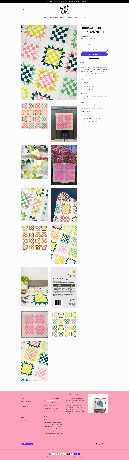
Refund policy (57, 456)
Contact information (89, 456)
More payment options (94, 57)
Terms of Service (25, 422)
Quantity (83, 41)
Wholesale (24, 412)
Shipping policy (80, 456)
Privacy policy (64, 456)
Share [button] (83, 62)
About (22, 398)
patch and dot (41, 456)
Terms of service (72, 456)
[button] (23, 9)
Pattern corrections (26, 401)
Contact (23, 417)
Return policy (24, 406)
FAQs (22, 409)
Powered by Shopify (48, 456)
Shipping (83, 38)
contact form (52, 435)
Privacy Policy (25, 420)
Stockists (23, 414)
